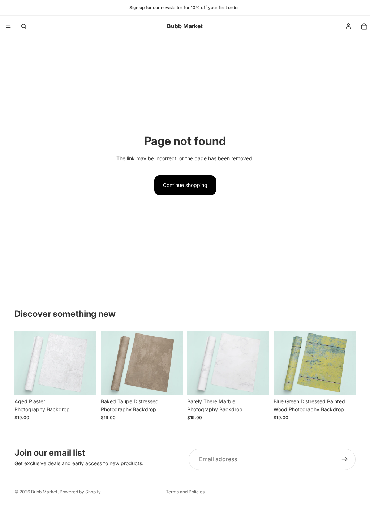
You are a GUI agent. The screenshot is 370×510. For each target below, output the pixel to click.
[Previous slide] (22, 363)
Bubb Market (44, 491)
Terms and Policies (185, 491)
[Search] (24, 26)
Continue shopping (185, 185)
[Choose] (85, 383)
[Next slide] (88, 363)
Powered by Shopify (80, 491)
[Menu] (8, 26)
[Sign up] (344, 459)
